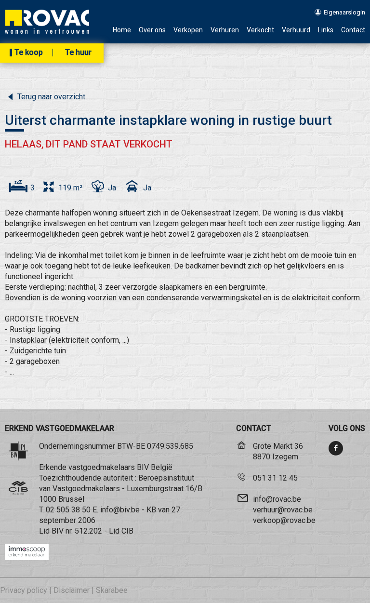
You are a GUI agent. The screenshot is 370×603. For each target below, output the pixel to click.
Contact (353, 30)
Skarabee (112, 590)
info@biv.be (120, 509)
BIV (58, 531)
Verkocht (260, 30)
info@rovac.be (277, 499)
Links (325, 30)
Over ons (152, 30)
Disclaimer (71, 590)
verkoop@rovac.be (284, 520)
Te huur (78, 52)
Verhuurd (296, 30)
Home (122, 30)
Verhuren (225, 30)
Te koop (28, 52)
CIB (127, 531)
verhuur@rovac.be (283, 509)
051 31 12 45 (275, 477)
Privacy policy (23, 590)
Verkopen (188, 30)
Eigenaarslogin (343, 12)
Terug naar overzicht (50, 96)
